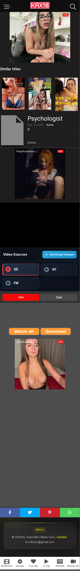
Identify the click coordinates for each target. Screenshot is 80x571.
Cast (59, 297)
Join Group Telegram (61, 254)
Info (21, 297)
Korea (32, 142)
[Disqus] (40, 449)
